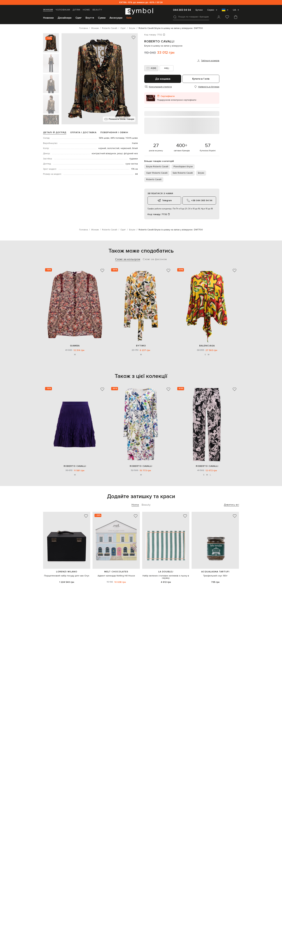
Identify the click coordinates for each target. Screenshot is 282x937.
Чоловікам (62, 9)
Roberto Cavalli (159, 41)
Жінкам (48, 9)
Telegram (167, 200)
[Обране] (227, 17)
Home (86, 9)
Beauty (97, 9)
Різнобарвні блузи (183, 166)
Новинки (48, 17)
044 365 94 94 (182, 10)
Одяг (78, 17)
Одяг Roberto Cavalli (156, 172)
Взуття (90, 17)
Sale (129, 17)
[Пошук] (175, 17)
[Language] (225, 11)
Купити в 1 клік (201, 78)
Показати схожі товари (121, 119)
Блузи (201, 172)
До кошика (162, 79)
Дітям (76, 9)
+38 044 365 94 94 (201, 200)
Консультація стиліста (160, 86)
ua (234, 9)
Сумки (102, 17)
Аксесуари (116, 17)
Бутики (199, 9)
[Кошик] (235, 17)
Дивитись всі (231, 504)
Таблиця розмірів (210, 60)
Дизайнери (64, 17)
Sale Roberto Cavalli (183, 172)
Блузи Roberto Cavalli (157, 166)
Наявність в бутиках (208, 86)
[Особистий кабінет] (218, 17)
